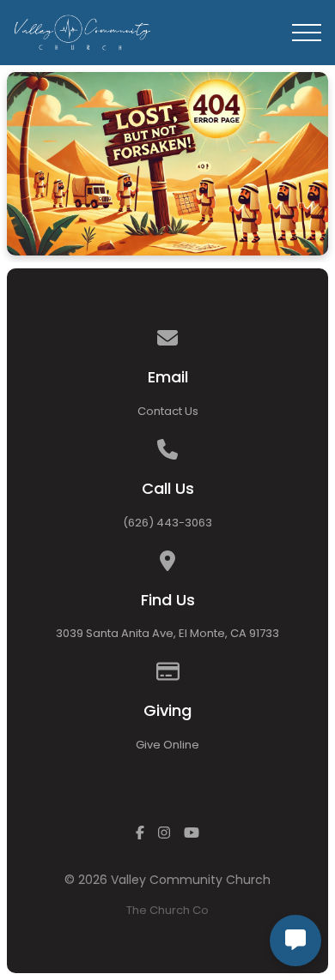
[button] (306, 32)
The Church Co (167, 910)
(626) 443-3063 (167, 522)
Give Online (167, 745)
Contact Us (167, 411)
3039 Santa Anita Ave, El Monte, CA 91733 (167, 633)
